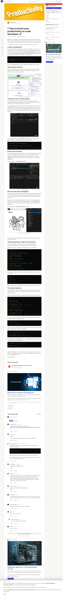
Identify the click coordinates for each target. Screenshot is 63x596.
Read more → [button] (10, 578)
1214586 (11, 526)
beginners (18, 36)
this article (38, 285)
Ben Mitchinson (12, 464)
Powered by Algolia (31, 1)
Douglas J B (12, 473)
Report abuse (28, 535)
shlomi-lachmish (13, 486)
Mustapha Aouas (13, 22)
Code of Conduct (21, 535)
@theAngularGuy (37, 353)
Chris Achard (12, 494)
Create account (58, 1)
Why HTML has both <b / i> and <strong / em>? (53, 33)
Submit (11, 420)
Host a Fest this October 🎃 (53, 54)
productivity (23, 36)
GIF (37, 135)
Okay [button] (5, 594)
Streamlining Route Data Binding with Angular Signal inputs (52, 28)
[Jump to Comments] (2, 44)
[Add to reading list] (2, 47)
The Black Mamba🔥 (13, 504)
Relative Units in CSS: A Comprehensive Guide (53, 38)
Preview (16, 420)
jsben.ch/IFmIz (21, 458)
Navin (11, 511)
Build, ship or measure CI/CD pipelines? (20, 392)
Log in (53, 1)
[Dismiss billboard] (61, 581)
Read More (10, 408)
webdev (14, 36)
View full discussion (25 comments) (24, 533)
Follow (54, 8)
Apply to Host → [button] (49, 61)
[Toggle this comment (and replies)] (8, 426)
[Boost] (2, 51)
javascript (10, 36)
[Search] (5, 1)
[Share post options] (2, 54)
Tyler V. (11, 434)
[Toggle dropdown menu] (41, 371)
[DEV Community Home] (2, 1)
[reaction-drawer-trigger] (2, 40)
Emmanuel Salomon (13, 424)
